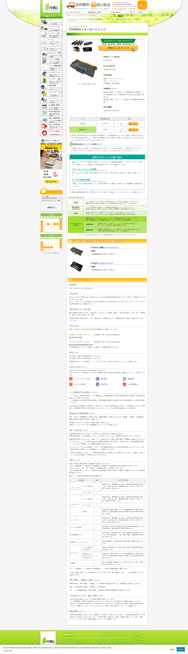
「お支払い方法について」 (115, 361)
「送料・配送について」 (118, 572)
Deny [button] (172, 649)
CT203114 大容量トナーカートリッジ (104, 247)
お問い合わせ (116, 12)
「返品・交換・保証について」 (114, 606)
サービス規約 (137, 637)
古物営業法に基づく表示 (140, 644)
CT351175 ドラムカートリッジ (102, 263)
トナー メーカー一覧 (108, 19)
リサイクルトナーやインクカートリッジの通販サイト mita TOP (84, 19)
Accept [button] (180, 649)
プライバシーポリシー (140, 639)
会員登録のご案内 (94, 12)
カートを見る (138, 12)
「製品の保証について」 (95, 619)
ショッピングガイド (73, 12)
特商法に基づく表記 (139, 642)
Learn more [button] (7, 650)
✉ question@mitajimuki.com (81, 345)
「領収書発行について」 (97, 425)
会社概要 (136, 633)
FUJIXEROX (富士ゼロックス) (123, 19)
